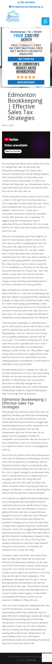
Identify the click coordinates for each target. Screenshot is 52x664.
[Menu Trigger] (45, 21)
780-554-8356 (27, 2)
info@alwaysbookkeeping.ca (27, 6)
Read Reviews (26, 82)
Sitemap (31, 660)
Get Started (26, 59)
